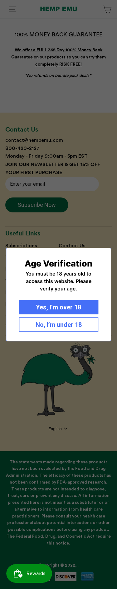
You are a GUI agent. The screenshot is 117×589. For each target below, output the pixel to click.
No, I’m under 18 (59, 324)
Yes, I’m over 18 (58, 307)
